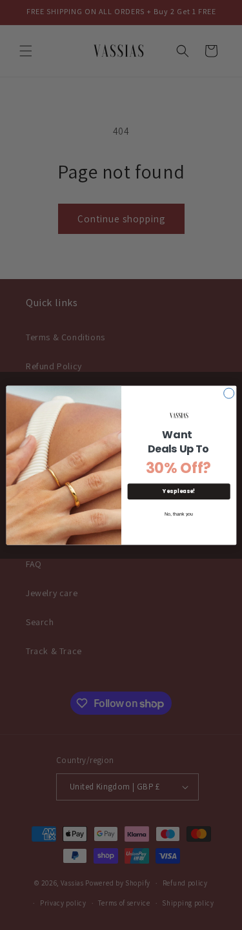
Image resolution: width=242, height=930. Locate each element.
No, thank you (178, 513)
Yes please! (179, 490)
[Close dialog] (228, 393)
